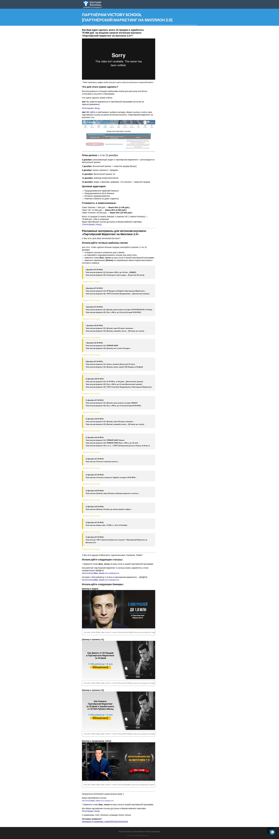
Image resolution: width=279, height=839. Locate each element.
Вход (97, 108)
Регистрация (87, 108)
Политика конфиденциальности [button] (138, 835)
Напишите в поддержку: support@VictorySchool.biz (105, 821)
